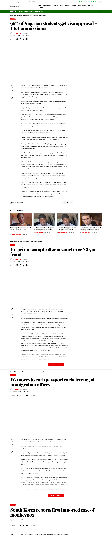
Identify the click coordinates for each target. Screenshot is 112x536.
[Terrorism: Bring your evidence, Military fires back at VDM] (67, 219)
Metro (15, 241)
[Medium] (91, 2)
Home (11, 15)
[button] (100, 11)
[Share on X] (17, 38)
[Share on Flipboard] (20, 38)
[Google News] (87, 2)
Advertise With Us (31, 2)
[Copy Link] (23, 38)
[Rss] (96, 2)
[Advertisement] (85, 66)
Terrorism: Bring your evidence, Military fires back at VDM (67, 229)
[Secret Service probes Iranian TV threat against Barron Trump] (91, 219)
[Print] (26, 38)
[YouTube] (84, 2)
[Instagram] (89, 2)
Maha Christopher (16, 234)
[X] (82, 2)
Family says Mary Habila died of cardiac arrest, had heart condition (20, 230)
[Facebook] (79, 2)
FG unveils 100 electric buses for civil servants (30, 11)
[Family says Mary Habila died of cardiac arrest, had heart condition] (21, 219)
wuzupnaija (18, 33)
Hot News (13, 18)
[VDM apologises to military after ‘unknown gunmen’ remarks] (44, 219)
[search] (100, 6)
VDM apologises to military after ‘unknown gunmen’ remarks (44, 229)
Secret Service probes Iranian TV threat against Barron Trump (90, 229)
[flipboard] (93, 2)
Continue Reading (56, 365)
